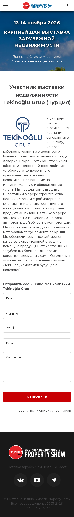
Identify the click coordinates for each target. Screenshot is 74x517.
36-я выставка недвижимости (38, 61)
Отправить (37, 396)
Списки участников (45, 57)
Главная (19, 57)
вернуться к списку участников (45, 410)
